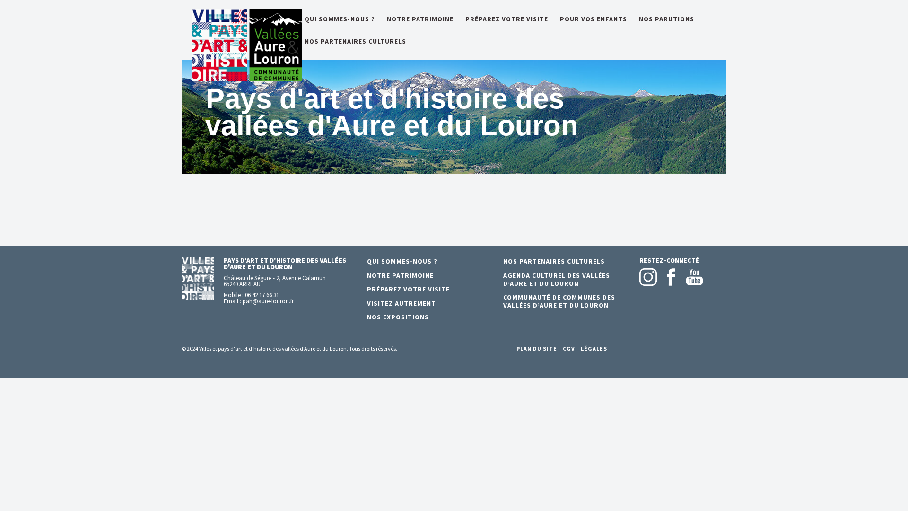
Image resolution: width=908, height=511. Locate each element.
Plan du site (536, 348)
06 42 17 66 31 (262, 295)
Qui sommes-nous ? (340, 19)
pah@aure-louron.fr (268, 301)
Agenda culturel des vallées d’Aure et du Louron (556, 279)
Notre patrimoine (420, 19)
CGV (569, 348)
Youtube (694, 277)
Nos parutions (666, 19)
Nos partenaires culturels (355, 41)
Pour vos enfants (593, 19)
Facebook (671, 277)
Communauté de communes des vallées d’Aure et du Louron (559, 301)
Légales (594, 348)
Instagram (648, 277)
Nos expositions (398, 317)
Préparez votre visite (506, 19)
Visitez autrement (401, 303)
